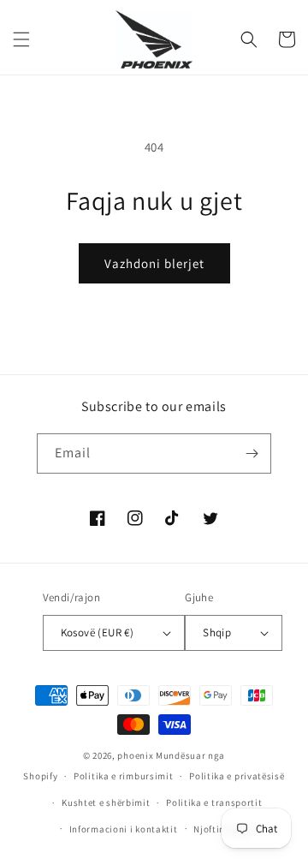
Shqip (217, 632)
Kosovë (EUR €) (97, 632)
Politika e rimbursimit (123, 776)
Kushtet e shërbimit (106, 802)
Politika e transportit (214, 802)
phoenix (135, 755)
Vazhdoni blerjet (154, 263)
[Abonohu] (251, 453)
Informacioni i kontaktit (123, 829)
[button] (21, 39)
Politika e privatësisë (236, 776)
